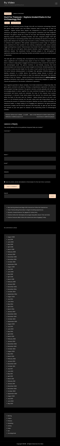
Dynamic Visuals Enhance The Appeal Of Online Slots (22, 212)
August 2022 (11, 351)
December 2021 (12, 363)
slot (9, 431)
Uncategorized (12, 433)
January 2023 (11, 341)
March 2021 (11, 378)
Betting (10, 416)
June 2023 (10, 329)
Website (6, 172)
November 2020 (12, 388)
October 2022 (11, 349)
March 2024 (11, 309)
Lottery (10, 426)
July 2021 (10, 368)
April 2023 (10, 334)
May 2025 (10, 274)
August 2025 (11, 267)
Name (6, 154)
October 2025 (11, 262)
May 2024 (10, 304)
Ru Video (9, 2)
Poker (9, 428)
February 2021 (11, 381)
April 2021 (10, 376)
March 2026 (11, 249)
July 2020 (10, 398)
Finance (10, 421)
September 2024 (12, 294)
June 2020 (10, 401)
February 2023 (12, 339)
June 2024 (11, 301)
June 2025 (10, 271)
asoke (7, 23)
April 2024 (10, 306)
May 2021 (10, 373)
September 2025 (12, 264)
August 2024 (11, 296)
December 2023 (12, 314)
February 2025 (12, 281)
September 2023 (12, 321)
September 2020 (12, 393)
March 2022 (11, 356)
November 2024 (12, 289)
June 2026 (10, 242)
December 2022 (12, 344)
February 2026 (12, 252)
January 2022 (11, 361)
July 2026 (10, 239)
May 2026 (10, 244)
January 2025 (11, 284)
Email (6, 163)
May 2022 (10, 354)
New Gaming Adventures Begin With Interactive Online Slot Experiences (28, 207)
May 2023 (10, 331)
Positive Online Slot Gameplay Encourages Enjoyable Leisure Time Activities (29, 215)
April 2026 (10, 247)
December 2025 (12, 257)
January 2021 (11, 383)
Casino (10, 418)
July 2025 (10, 269)
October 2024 (12, 291)
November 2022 (12, 346)
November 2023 (12, 316)
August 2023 (11, 324)
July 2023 (10, 326)
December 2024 (12, 286)
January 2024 (11, 311)
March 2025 (11, 279)
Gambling (8, 13)
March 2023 (11, 336)
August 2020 (11, 396)
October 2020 (11, 391)
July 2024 (10, 299)
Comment (7, 131)
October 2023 (11, 319)
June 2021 (10, 371)
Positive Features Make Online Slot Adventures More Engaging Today (27, 217)
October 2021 (11, 366)
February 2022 (12, 358)
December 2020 (12, 386)
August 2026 (11, 237)
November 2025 (12, 259)
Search (6, 193)
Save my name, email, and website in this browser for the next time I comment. (28, 181)
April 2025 (10, 276)
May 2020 (10, 403)
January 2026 (11, 254)
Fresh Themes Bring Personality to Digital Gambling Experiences (25, 210)
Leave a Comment (18, 13)
